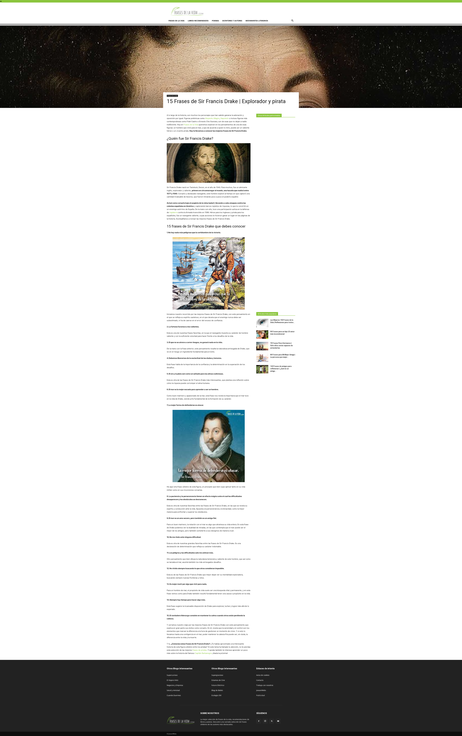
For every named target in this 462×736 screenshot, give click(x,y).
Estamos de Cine (218, 680)
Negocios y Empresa (175, 685)
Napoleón (225, 118)
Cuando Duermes (174, 695)
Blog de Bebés (217, 690)
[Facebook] (258, 721)
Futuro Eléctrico (218, 685)
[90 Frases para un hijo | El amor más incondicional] (262, 334)
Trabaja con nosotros (264, 685)
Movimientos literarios (257, 21)
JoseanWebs (261, 690)
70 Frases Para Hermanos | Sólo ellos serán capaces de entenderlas (281, 345)
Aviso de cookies (262, 675)
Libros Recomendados (198, 21)
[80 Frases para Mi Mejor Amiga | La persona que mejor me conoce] (262, 357)
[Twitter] (271, 721)
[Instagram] (265, 721)
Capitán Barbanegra (203, 653)
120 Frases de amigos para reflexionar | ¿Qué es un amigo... (281, 368)
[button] (292, 21)
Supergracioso (217, 675)
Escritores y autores (232, 21)
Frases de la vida (176, 21)
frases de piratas (199, 650)
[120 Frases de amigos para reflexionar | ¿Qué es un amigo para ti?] (262, 369)
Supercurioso (172, 675)
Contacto (259, 680)
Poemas (215, 21)
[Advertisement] (275, 213)
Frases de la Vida (191, 124)
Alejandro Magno (212, 118)
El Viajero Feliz (172, 680)
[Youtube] (278, 721)
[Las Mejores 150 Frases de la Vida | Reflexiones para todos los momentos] (262, 323)
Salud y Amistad (173, 690)
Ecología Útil (216, 695)
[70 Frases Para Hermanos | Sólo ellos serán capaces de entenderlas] (262, 346)
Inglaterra (173, 212)
